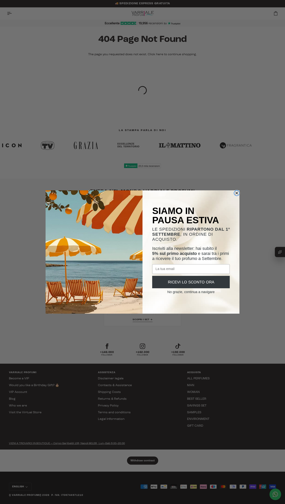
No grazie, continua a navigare (191, 290)
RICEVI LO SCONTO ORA (191, 282)
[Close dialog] (236, 193)
